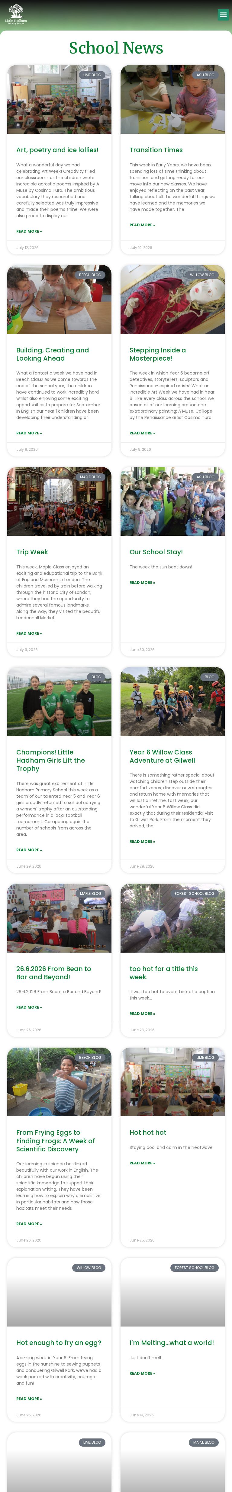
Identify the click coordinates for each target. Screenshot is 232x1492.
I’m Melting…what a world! (172, 1342)
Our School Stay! (156, 552)
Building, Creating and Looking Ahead (52, 354)
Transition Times (156, 150)
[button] (223, 15)
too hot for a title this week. (164, 972)
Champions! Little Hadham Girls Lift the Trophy (50, 760)
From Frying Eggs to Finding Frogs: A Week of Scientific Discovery (55, 1140)
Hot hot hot (148, 1132)
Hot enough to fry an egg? (59, 1342)
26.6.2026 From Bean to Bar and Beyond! (53, 972)
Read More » (29, 231)
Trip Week (32, 552)
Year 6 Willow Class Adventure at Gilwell (162, 756)
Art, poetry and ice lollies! (57, 150)
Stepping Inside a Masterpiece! (158, 354)
